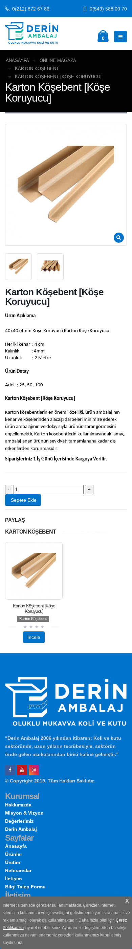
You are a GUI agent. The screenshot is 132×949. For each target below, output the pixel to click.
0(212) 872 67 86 (30, 9)
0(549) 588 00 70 (107, 9)
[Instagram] (34, 770)
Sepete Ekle (23, 500)
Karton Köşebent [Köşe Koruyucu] (34, 608)
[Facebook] (10, 770)
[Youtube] (22, 770)
